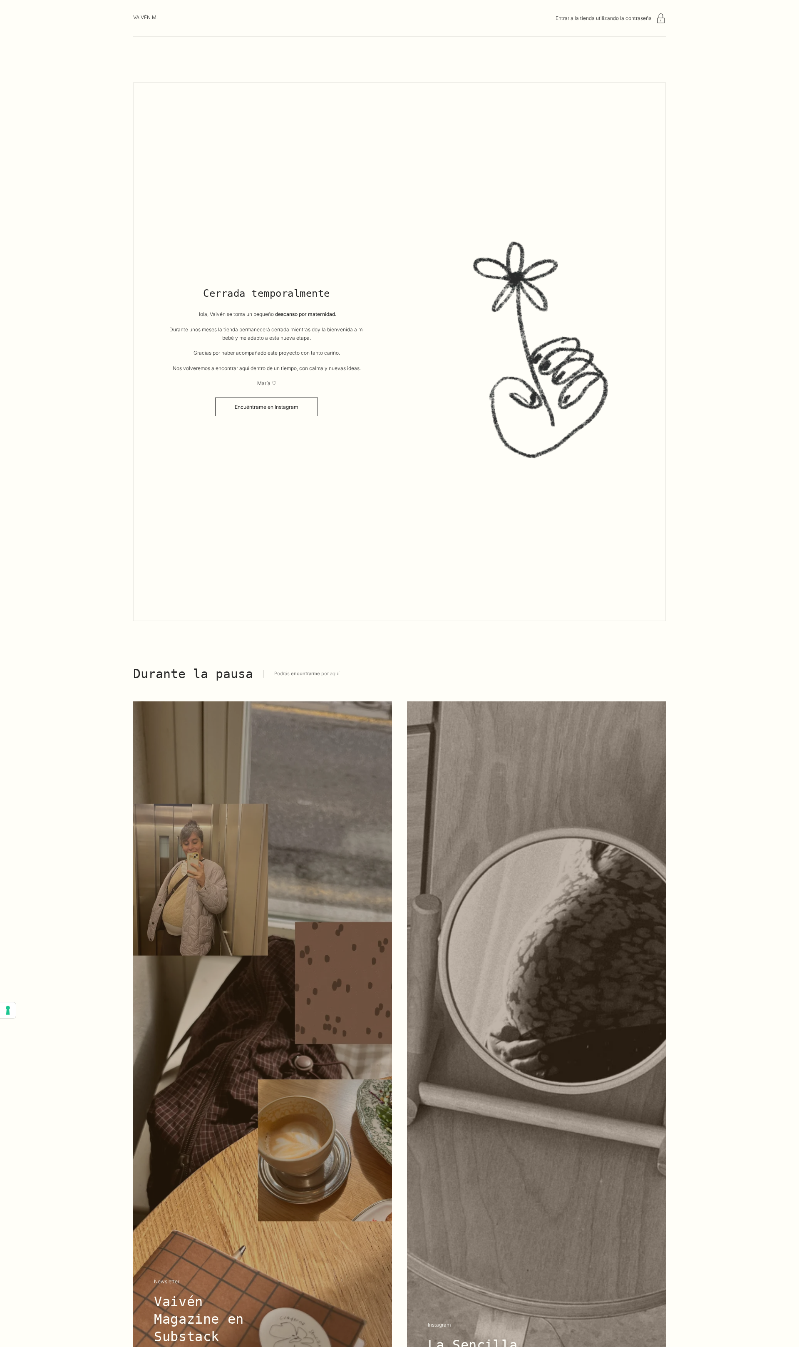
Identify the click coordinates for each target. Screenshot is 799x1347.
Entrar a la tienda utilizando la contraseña (604, 18)
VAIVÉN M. (145, 17)
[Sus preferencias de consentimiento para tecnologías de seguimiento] (8, 1010)
